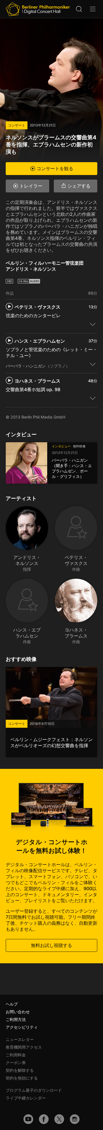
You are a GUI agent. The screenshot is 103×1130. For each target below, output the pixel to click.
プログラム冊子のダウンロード (34, 1090)
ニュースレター (20, 1039)
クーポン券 (16, 1062)
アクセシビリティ (22, 1027)
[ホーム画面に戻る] (38, 9)
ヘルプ (12, 1004)
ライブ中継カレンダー (26, 1097)
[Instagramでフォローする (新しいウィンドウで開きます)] (75, 1119)
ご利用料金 (16, 1054)
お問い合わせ (18, 1011)
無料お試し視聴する (51, 945)
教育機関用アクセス (24, 1047)
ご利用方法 (16, 1019)
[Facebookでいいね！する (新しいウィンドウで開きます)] (44, 1119)
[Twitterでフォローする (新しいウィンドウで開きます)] (59, 1119)
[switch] (92, 324)
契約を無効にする (22, 1077)
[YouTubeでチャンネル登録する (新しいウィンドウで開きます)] (28, 1119)
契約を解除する (20, 1070)
